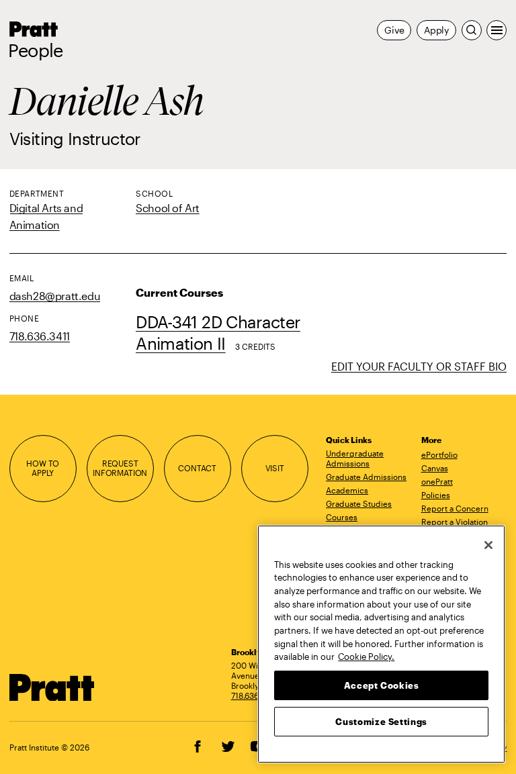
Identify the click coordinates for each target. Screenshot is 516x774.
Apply (436, 30)
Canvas (434, 468)
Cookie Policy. (366, 656)
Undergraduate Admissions (355, 458)
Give (394, 30)
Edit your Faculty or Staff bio (419, 366)
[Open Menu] (496, 30)
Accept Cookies (381, 685)
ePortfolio (439, 454)
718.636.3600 (256, 695)
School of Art (168, 207)
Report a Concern (454, 508)
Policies (435, 494)
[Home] (52, 688)
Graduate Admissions (366, 476)
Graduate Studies (359, 503)
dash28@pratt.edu (54, 295)
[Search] (472, 30)
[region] (381, 644)
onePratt (437, 481)
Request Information (120, 468)
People (35, 50)
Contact (197, 468)
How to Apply (42, 468)
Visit (274, 468)
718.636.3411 (39, 336)
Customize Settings (381, 721)
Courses (341, 517)
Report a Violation (454, 521)
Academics (347, 490)
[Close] (488, 545)
